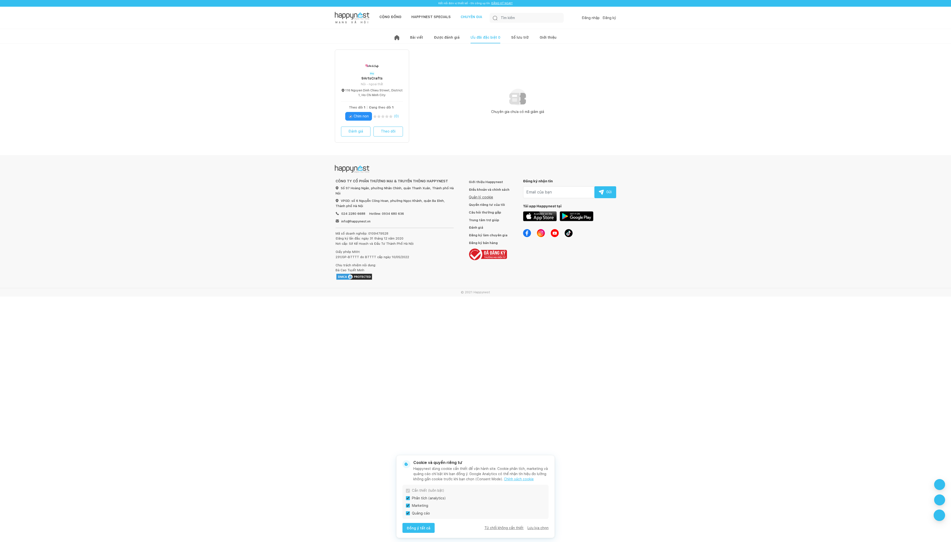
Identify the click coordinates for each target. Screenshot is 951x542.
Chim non (361, 116)
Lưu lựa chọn (538, 528)
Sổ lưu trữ (520, 37)
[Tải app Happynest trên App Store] (540, 216)
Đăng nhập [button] (591, 18)
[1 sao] (375, 116)
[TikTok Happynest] (569, 233)
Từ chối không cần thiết (504, 528)
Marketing (420, 506)
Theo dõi (388, 131)
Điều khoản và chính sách (489, 189)
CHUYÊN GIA (471, 17)
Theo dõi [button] (357, 107)
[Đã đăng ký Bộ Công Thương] (488, 254)
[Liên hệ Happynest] (939, 515)
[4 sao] (387, 116)
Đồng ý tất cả (418, 528)
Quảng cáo (421, 513)
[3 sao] (383, 116)
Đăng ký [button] (609, 18)
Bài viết (416, 37)
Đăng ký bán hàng (483, 243)
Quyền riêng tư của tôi (487, 205)
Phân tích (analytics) (429, 498)
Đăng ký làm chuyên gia (488, 235)
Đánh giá (355, 131)
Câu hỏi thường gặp (485, 212)
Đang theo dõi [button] (381, 107)
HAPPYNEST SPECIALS (431, 17)
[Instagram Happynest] (541, 233)
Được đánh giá (447, 37)
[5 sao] (391, 116)
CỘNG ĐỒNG (390, 17)
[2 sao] (379, 116)
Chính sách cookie (519, 479)
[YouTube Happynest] (555, 233)
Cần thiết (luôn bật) (428, 490)
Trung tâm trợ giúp (484, 220)
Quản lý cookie (481, 197)
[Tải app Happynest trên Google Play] (576, 216)
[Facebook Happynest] (527, 233)
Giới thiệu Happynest (486, 182)
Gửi (609, 192)
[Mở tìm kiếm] (495, 18)
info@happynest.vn (355, 221)
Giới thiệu (548, 37)
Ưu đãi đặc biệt (485, 37)
